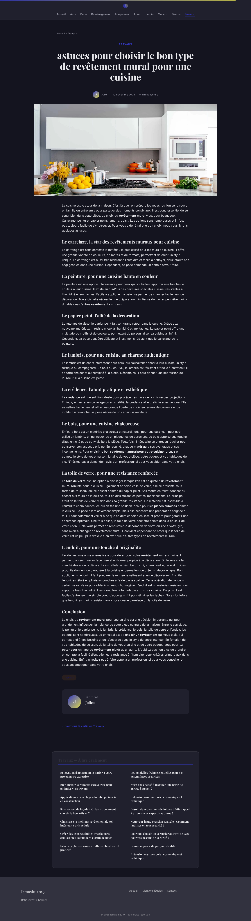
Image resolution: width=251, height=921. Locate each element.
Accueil (61, 14)
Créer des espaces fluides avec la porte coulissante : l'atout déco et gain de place (86, 835)
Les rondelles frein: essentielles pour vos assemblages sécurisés (157, 774)
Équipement (122, 14)
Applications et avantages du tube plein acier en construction (89, 799)
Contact (172, 890)
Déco (83, 14)
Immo (137, 14)
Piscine (175, 14)
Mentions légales (152, 890)
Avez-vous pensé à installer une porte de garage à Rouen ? (157, 786)
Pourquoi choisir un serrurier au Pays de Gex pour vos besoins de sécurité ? (160, 835)
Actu (73, 14)
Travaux (190, 14)
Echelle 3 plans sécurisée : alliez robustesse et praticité (89, 848)
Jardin (149, 14)
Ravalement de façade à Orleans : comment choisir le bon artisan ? (88, 811)
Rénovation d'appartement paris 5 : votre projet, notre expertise (86, 774)
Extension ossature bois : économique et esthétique (156, 799)
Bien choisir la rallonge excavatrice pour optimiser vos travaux (86, 786)
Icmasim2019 (33, 891)
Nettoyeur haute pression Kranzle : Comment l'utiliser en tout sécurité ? (160, 823)
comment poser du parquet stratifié (153, 846)
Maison (162, 14)
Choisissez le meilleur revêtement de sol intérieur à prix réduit (86, 823)
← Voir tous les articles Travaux (83, 726)
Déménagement (101, 14)
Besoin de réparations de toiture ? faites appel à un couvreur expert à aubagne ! (160, 811)
